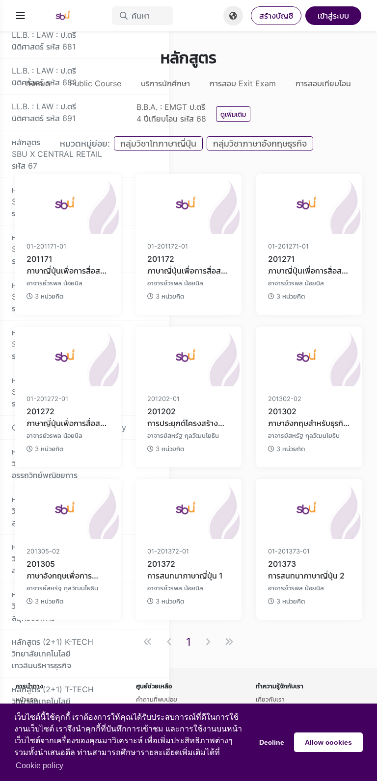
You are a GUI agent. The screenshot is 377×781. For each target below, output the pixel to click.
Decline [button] (271, 742)
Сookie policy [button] (39, 765)
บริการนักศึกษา (165, 83)
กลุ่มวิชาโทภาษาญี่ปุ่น (158, 143)
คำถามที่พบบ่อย (156, 699)
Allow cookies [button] (328, 742)
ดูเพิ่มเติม (233, 114)
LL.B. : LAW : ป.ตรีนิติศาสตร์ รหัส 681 (44, 40)
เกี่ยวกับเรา (270, 699)
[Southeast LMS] (68, 15)
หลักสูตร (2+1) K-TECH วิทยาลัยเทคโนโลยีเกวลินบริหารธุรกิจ (52, 653)
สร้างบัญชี (276, 16)
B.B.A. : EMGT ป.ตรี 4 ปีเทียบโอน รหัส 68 (171, 113)
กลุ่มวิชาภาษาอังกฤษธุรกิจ (260, 143)
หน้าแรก (26, 699)
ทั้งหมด (38, 83)
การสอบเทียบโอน (323, 83)
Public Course (95, 83)
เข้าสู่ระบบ (333, 16)
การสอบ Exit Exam (243, 83)
